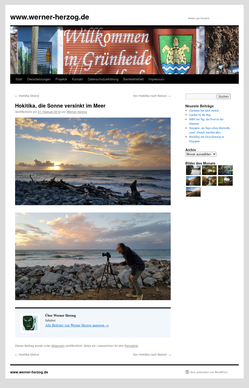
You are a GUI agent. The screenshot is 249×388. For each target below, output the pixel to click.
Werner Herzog (77, 112)
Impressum (156, 79)
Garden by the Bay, (200, 115)
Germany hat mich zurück (204, 110)
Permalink (131, 345)
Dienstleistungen (39, 79)
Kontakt (77, 79)
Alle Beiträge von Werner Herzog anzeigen (77, 325)
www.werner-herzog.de (49, 16)
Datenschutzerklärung (103, 79)
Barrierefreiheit (133, 79)
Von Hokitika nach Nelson (152, 95)
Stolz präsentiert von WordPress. (209, 372)
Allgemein (58, 345)
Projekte (61, 79)
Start (19, 79)
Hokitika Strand (27, 95)
